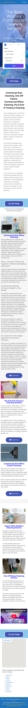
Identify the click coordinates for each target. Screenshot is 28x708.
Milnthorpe (9, 686)
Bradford (13, 705)
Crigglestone (9, 682)
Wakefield (4, 704)
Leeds (19, 704)
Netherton (9, 691)
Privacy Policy (22, 699)
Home (14, 701)
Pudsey (9, 705)
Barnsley (22, 702)
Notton (8, 678)
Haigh (7, 677)
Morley (8, 704)
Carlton (8, 689)
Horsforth (18, 705)
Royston (8, 684)
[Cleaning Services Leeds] (8, 2)
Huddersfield (14, 704)
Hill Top (8, 680)
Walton (8, 688)
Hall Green (9, 675)
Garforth (24, 704)
